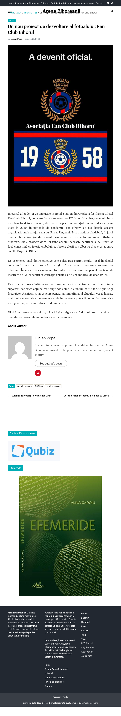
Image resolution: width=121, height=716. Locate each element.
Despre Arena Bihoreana (27, 3)
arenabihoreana (24, 386)
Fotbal (12, 20)
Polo (83, 626)
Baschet (85, 618)
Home (11, 3)
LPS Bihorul (86, 643)
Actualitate (86, 656)
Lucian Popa (16, 39)
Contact (100, 3)
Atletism (85, 630)
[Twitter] (111, 3)
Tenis (83, 635)
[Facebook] (108, 3)
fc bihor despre (53, 386)
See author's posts (51, 363)
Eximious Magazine (89, 703)
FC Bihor (39, 386)
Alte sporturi (87, 651)
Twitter (65, 697)
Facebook (57, 697)
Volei (83, 639)
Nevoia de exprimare (84, 3)
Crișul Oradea (87, 647)
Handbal (85, 622)
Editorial (45, 3)
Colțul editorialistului (61, 3)
